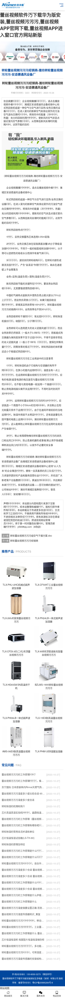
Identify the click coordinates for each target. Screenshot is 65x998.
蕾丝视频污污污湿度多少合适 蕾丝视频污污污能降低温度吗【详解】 (23, 869)
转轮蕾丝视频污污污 (16, 358)
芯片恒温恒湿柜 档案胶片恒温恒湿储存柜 (23, 939)
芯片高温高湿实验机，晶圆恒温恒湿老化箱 (23, 812)
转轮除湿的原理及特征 (13, 844)
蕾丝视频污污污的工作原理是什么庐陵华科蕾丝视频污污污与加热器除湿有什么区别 (23, 895)
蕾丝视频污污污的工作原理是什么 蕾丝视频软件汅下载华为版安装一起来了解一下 (23, 933)
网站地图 (4, 988)
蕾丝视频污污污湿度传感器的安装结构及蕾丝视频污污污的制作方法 (23, 958)
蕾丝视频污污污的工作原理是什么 (19, 901)
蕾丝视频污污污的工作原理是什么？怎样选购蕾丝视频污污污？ (23, 850)
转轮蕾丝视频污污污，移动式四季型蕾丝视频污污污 (23, 920)
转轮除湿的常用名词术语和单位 (18, 831)
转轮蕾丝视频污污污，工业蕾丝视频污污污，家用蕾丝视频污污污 (23, 926)
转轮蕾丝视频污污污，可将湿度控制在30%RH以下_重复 (23, 952)
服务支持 (41, 995)
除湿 (60, 316)
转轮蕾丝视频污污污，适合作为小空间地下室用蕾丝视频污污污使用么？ (23, 863)
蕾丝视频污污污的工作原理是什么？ (23, 857)
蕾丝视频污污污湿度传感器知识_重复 (21, 914)
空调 (42, 365)
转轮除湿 (19, 365)
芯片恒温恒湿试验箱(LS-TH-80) (18, 838)
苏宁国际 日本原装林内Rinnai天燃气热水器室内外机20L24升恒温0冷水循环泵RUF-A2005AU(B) (23, 787)
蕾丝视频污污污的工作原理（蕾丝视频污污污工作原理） (23, 818)
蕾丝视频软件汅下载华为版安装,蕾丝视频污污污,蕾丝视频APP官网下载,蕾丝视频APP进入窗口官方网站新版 (31, 24)
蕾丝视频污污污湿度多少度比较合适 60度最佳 (23, 793)
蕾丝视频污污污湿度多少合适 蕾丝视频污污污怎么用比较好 (23, 876)
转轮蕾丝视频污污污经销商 (24, 540)
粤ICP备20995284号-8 (42, 982)
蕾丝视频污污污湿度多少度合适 (18, 799)
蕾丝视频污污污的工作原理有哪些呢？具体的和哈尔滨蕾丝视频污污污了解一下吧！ (23, 825)
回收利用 (13, 213)
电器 (30, 384)
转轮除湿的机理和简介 (13, 806)
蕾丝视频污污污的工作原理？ (19, 774)
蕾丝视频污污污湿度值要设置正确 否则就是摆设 (23, 907)
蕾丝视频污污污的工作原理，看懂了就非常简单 (23, 780)
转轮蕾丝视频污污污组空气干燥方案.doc (31, 535)
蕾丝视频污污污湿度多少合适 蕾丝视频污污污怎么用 (23, 888)
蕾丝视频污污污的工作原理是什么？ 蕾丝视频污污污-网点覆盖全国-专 (23, 882)
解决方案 (24, 995)
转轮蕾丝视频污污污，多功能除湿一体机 (23, 946)
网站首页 (8, 995)
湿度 (37, 276)
